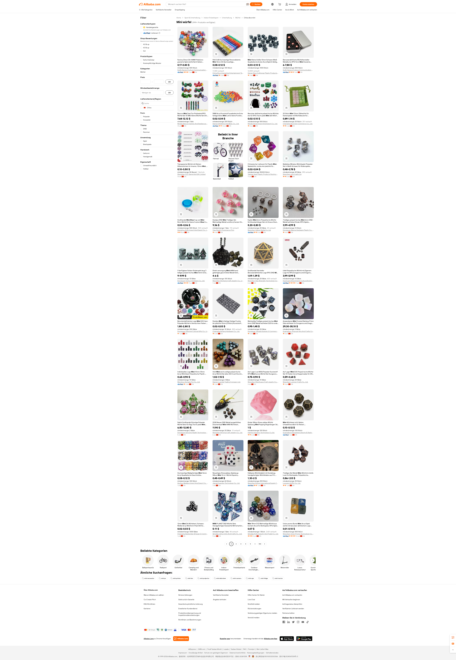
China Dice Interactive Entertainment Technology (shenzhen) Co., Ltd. (228, 73)
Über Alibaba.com (151, 590)
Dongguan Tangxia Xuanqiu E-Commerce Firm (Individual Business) (263, 331)
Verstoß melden (253, 618)
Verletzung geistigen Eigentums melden (262, 613)
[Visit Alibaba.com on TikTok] (307, 622)
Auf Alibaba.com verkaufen (292, 595)
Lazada (226, 649)
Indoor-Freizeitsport (211, 18)
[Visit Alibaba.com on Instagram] (298, 622)
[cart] (280, 5)
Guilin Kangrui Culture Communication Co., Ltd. (192, 70)
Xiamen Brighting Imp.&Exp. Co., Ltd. (226, 124)
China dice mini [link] (249, 18)
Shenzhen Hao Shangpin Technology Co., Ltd (263, 281)
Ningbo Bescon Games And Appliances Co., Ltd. (192, 124)
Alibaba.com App (270, 639)
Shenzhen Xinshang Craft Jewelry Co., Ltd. (228, 281)
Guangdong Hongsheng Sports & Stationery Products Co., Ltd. (298, 433)
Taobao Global (236, 649)
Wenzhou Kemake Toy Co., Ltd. (188, 382)
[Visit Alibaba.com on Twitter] (293, 622)
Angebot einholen (219, 599)
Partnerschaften (288, 613)
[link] (453, 637)
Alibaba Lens (149, 639)
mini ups (251, 578)
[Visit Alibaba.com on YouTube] (302, 622)
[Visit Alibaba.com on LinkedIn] (288, 622)
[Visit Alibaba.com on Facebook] (283, 622)
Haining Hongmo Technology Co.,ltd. (261, 433)
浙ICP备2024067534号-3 (288, 656)
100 (260, 544)
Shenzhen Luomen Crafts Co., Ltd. (295, 382)
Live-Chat (251, 599)
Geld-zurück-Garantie (186, 599)
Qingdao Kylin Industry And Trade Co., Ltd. (263, 534)
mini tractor (279, 578)
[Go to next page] (264, 544)
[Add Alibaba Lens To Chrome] (181, 638)
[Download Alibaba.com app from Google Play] (304, 638)
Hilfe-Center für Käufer (256, 595)
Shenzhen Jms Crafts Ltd (292, 174)
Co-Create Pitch (150, 599)
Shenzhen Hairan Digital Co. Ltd (259, 230)
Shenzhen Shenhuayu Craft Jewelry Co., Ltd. (263, 382)
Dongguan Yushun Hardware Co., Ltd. (191, 281)
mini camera (237, 578)
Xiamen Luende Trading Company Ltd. (226, 382)
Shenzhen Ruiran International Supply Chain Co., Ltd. (263, 483)
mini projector (204, 578)
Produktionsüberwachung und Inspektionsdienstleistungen (189, 614)
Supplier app (225, 639)
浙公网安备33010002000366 (267, 656)
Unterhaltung (227, 18)
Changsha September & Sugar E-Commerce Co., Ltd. (192, 534)
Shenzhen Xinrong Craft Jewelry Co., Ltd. (227, 433)
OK (169, 82)
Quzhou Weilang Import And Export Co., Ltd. (192, 483)
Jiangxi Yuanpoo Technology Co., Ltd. (226, 483)
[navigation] (157, 281)
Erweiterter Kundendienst (187, 609)
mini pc (163, 578)
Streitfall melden (254, 604)
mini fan (190, 578)
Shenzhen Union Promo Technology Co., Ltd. (298, 534)
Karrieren (147, 609)
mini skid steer (221, 578)
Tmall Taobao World (214, 649)
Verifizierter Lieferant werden (293, 609)
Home (178, 18)
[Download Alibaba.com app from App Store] (287, 638)
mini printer (177, 578)
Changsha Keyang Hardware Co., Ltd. (226, 331)
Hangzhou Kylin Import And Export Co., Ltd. (192, 230)
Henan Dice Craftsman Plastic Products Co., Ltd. (263, 73)
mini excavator (149, 578)
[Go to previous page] (226, 544)
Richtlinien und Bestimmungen (189, 620)
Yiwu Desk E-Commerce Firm (223, 230)
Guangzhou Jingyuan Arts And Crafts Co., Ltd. (298, 331)
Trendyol (251, 649)
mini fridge (264, 578)
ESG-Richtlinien (149, 604)
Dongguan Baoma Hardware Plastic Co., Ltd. (298, 230)
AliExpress (192, 649)
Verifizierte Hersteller (221, 595)
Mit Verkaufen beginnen (291, 599)
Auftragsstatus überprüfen (292, 604)
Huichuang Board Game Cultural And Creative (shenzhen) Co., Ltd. (298, 281)
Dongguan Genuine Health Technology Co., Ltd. (192, 433)
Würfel (237, 18)
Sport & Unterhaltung (192, 18)
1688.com (201, 649)
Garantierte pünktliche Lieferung (190, 604)
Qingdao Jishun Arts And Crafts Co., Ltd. (227, 534)
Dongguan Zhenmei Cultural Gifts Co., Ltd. (192, 331)
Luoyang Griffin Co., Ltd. (292, 483)
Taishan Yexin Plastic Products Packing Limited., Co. (263, 174)
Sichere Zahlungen (185, 595)
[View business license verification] (249, 656)
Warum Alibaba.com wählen (154, 595)
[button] (247, 4)
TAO (244, 649)
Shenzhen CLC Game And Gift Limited (191, 174)
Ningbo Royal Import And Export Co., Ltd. (263, 124)
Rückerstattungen (254, 609)
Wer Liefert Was (262, 649)
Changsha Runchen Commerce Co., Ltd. (298, 124)
